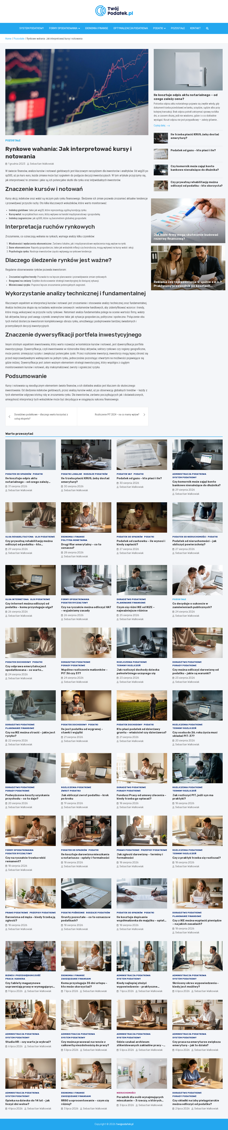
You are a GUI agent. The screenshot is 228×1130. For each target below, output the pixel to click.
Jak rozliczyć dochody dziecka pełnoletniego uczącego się (138, 671)
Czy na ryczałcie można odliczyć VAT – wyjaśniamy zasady (86, 609)
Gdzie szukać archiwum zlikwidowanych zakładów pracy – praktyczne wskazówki (140, 1045)
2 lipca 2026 (182, 1108)
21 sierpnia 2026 (73, 737)
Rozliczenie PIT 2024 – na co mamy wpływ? (117, 414)
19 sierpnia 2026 (73, 803)
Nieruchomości (126, 1093)
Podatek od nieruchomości (189, 537)
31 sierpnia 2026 (17, 486)
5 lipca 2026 (71, 1050)
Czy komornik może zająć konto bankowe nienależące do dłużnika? (195, 168)
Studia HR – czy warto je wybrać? (28, 1041)
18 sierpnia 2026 (129, 803)
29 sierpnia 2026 (185, 489)
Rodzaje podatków (96, 474)
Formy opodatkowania (63, 28)
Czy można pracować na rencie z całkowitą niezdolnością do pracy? (85, 1043)
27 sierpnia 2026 (129, 549)
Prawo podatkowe (128, 850)
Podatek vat (124, 474)
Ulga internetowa (17, 599)
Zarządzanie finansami (76, 979)
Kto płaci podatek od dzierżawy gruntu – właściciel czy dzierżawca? (141, 730)
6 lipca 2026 (182, 991)
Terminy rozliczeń (129, 665)
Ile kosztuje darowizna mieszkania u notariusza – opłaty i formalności (85, 856)
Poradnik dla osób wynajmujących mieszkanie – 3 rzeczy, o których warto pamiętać (140, 1101)
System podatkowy (31, 28)
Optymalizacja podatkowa (130, 28)
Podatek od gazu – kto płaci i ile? (193, 150)
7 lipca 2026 (71, 991)
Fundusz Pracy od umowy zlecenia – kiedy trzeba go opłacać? (141, 797)
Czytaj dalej (160, 125)
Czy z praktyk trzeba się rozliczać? (196, 857)
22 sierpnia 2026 (18, 740)
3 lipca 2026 (71, 1108)
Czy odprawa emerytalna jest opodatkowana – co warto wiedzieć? (25, 670)
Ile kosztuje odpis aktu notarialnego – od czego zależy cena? (26, 482)
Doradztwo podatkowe (131, 599)
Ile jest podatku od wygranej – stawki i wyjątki (82, 730)
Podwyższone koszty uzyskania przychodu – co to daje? (27, 797)
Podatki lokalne (71, 474)
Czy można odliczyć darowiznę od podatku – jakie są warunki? (195, 671)
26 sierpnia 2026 (18, 611)
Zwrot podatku (71, 790)
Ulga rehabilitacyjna (19, 537)
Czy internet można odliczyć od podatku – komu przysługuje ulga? (29, 605)
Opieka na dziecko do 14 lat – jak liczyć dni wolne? (27, 1102)
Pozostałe (178, 28)
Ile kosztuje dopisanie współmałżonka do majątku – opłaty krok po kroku (141, 921)
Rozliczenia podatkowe (132, 662)
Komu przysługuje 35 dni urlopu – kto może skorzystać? (84, 984)
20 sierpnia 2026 (185, 740)
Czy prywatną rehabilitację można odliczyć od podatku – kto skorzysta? (196, 184)
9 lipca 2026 (15, 991)
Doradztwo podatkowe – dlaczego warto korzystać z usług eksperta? (41, 416)
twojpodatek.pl (124, 1124)
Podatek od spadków (18, 474)
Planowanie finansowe (131, 602)
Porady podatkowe (73, 665)
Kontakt (195, 28)
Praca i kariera (15, 979)
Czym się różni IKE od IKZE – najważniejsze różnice (136, 609)
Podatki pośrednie (73, 912)
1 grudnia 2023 (16, 163)
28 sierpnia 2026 (74, 552)
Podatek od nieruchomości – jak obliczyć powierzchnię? (194, 542)
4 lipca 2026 (182, 1050)
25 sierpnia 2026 (129, 615)
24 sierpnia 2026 (185, 611)
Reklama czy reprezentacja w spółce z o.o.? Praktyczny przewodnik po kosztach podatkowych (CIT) (188, 286)
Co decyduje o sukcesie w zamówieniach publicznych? (192, 605)
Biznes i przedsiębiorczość (22, 975)
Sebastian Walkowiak (42, 163)
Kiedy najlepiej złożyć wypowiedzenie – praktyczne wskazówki (137, 986)
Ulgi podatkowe (45, 537)
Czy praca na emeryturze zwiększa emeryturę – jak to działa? (196, 1043)
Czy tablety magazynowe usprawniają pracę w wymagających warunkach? (30, 986)
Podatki (158, 28)
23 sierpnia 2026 (129, 677)
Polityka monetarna (74, 540)
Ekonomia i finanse (96, 28)
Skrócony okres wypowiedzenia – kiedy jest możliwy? (195, 984)
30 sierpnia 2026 (74, 486)
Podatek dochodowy (18, 662)
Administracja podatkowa (189, 474)
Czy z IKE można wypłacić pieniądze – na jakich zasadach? (197, 922)
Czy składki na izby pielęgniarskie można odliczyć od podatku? (195, 1102)
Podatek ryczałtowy (74, 602)
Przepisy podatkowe (154, 850)
